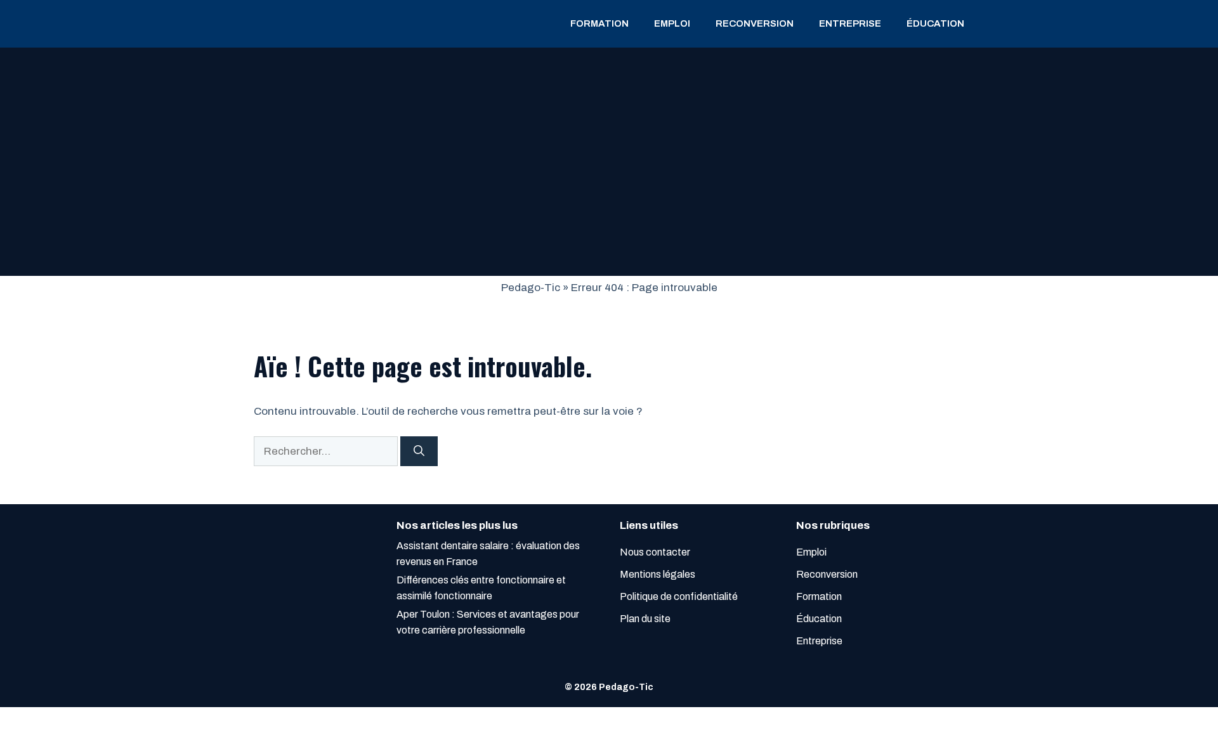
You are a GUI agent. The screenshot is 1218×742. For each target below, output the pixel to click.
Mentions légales (657, 574)
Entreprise (850, 23)
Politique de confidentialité (679, 596)
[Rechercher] (419, 451)
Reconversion (755, 23)
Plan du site (645, 618)
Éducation (935, 23)
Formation (599, 23)
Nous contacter (655, 552)
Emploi (672, 23)
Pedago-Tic (530, 288)
